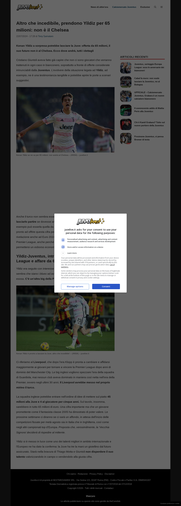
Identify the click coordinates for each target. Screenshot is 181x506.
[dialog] (90, 253)
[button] (90, 253)
